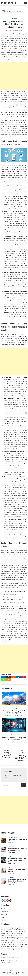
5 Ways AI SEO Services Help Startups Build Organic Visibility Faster (14, 738)
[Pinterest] (23, 677)
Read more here (15, 950)
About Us (4, 909)
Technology (14, 18)
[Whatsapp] (3, 679)
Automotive (12, 837)
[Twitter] (5, 900)
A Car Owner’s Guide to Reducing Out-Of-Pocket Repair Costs (17, 849)
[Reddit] (13, 677)
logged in (15, 775)
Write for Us (4, 920)
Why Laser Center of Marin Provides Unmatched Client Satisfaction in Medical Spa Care (17, 881)
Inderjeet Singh (18, 30)
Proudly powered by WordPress (11, 972)
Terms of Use (5, 917)
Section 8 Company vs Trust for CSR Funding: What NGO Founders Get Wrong (17, 860)
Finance (11, 867)
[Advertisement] (14, 76)
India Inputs (8, 2)
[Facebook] (3, 677)
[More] (8, 679)
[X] (8, 677)
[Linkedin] (18, 677)
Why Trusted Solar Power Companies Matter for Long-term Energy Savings (14, 712)
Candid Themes (16, 973)
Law (10, 856)
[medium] (10, 900)
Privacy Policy (5, 914)
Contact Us (4, 911)
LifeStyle (11, 877)
